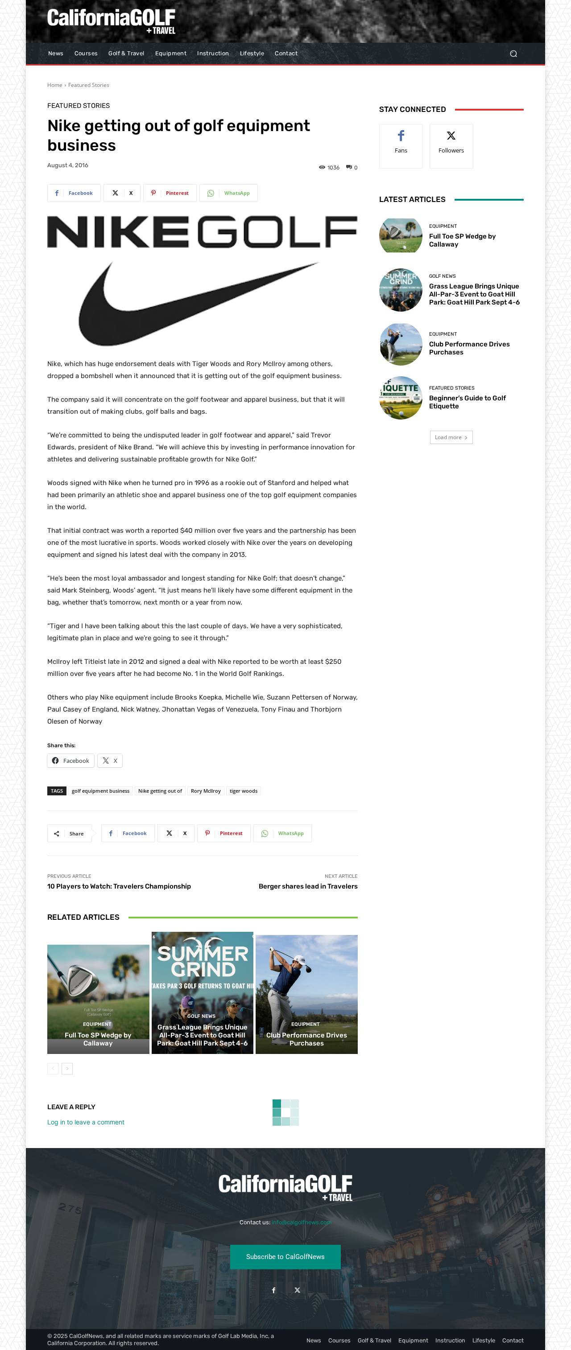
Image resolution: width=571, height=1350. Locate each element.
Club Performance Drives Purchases (306, 1039)
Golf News (201, 1016)
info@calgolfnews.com (302, 1222)
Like (401, 131)
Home (54, 85)
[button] (513, 53)
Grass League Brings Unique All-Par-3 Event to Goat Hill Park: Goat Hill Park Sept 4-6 (202, 1035)
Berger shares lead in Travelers (308, 886)
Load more (448, 437)
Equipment (97, 1024)
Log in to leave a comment (85, 1122)
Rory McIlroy (206, 790)
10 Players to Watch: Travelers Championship (119, 886)
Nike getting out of (160, 790)
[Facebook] (273, 1290)
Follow (451, 131)
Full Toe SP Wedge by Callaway (98, 1039)
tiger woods (243, 790)
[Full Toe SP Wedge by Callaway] (98, 993)
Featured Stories (88, 85)
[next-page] (67, 1068)
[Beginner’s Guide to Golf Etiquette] (400, 398)
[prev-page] (52, 1068)
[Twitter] (297, 1290)
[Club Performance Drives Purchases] (307, 993)
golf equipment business (100, 790)
